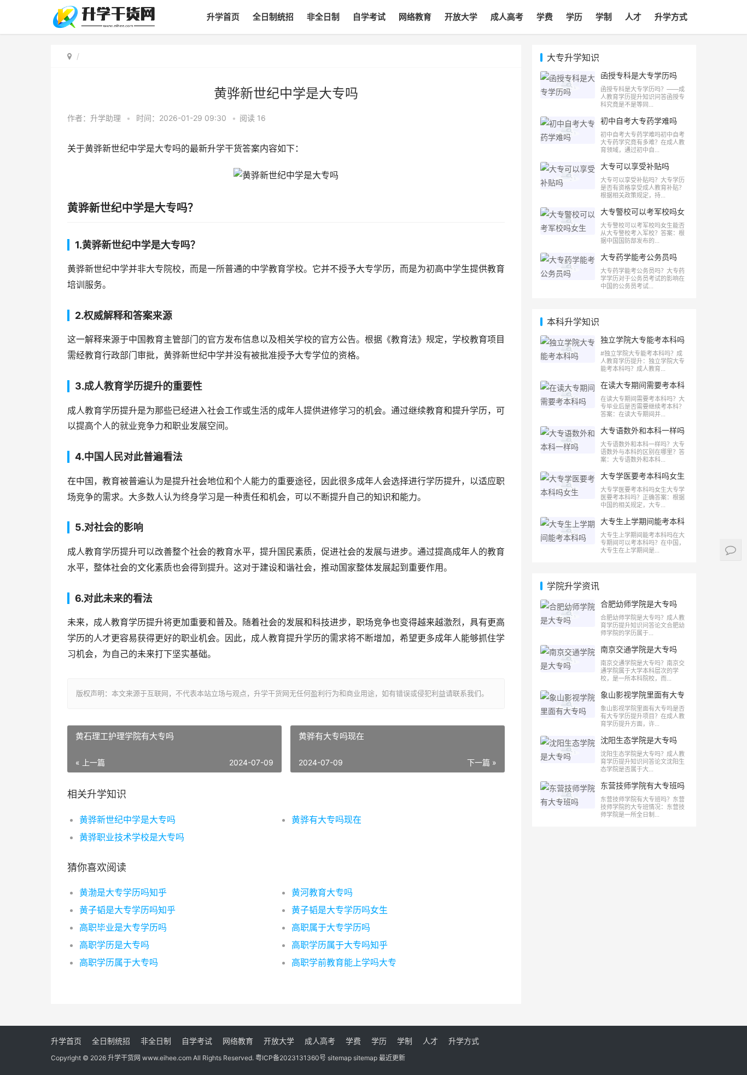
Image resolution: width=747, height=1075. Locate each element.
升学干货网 (124, 1058)
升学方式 (671, 16)
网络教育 (415, 16)
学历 (574, 16)
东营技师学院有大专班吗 (642, 785)
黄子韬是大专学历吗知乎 (127, 909)
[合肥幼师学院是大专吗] (567, 606)
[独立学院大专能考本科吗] (567, 342)
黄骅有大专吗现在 (326, 819)
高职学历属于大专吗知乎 (339, 944)
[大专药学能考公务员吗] (567, 259)
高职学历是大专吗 (114, 944)
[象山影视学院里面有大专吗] (567, 697)
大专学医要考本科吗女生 (642, 475)
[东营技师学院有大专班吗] (567, 788)
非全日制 (323, 16)
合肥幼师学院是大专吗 (638, 603)
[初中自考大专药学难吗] (567, 123)
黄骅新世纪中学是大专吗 (127, 819)
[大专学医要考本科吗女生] (567, 478)
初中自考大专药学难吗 (638, 120)
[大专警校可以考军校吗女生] (567, 214)
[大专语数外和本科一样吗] (567, 433)
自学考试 (369, 16)
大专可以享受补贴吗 (634, 166)
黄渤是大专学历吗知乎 (123, 892)
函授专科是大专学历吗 (638, 75)
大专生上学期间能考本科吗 (642, 525)
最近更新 (392, 1058)
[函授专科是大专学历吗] (567, 78)
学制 (604, 16)
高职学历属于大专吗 (118, 962)
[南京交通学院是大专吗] (567, 651)
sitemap (340, 1058)
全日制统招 (273, 16)
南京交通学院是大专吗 (638, 649)
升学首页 (223, 16)
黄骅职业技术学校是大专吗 (131, 837)
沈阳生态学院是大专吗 (638, 740)
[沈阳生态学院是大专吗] (567, 742)
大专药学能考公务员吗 (638, 257)
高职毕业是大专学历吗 (123, 927)
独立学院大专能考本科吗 (642, 339)
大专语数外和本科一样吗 (642, 430)
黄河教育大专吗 (322, 892)
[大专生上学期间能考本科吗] (567, 523)
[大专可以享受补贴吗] (567, 168)
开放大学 (461, 16)
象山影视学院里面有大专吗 (642, 699)
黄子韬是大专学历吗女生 (339, 909)
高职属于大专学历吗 (330, 927)
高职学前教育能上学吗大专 (343, 962)
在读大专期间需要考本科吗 (642, 389)
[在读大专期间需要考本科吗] (567, 387)
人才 (633, 16)
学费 (544, 16)
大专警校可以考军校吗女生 (642, 216)
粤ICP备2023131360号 (290, 1058)
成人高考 (507, 16)
